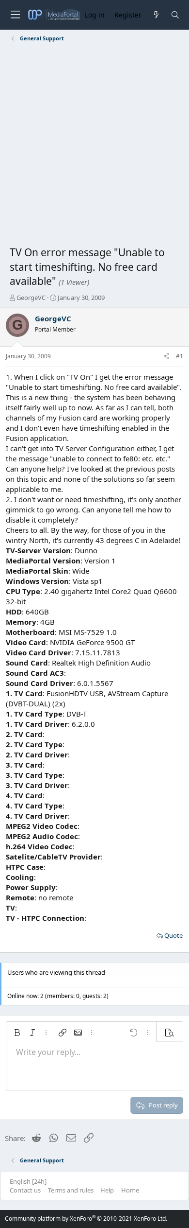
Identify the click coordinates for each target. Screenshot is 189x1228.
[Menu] (15, 14)
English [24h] (28, 1181)
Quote (173, 935)
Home (130, 1190)
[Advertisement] (94, 146)
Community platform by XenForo (86, 1218)
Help (107, 1190)
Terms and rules (71, 1190)
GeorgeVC (31, 297)
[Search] (175, 15)
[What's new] (155, 15)
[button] (17, 1032)
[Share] (166, 356)
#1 (179, 356)
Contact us (25, 1190)
